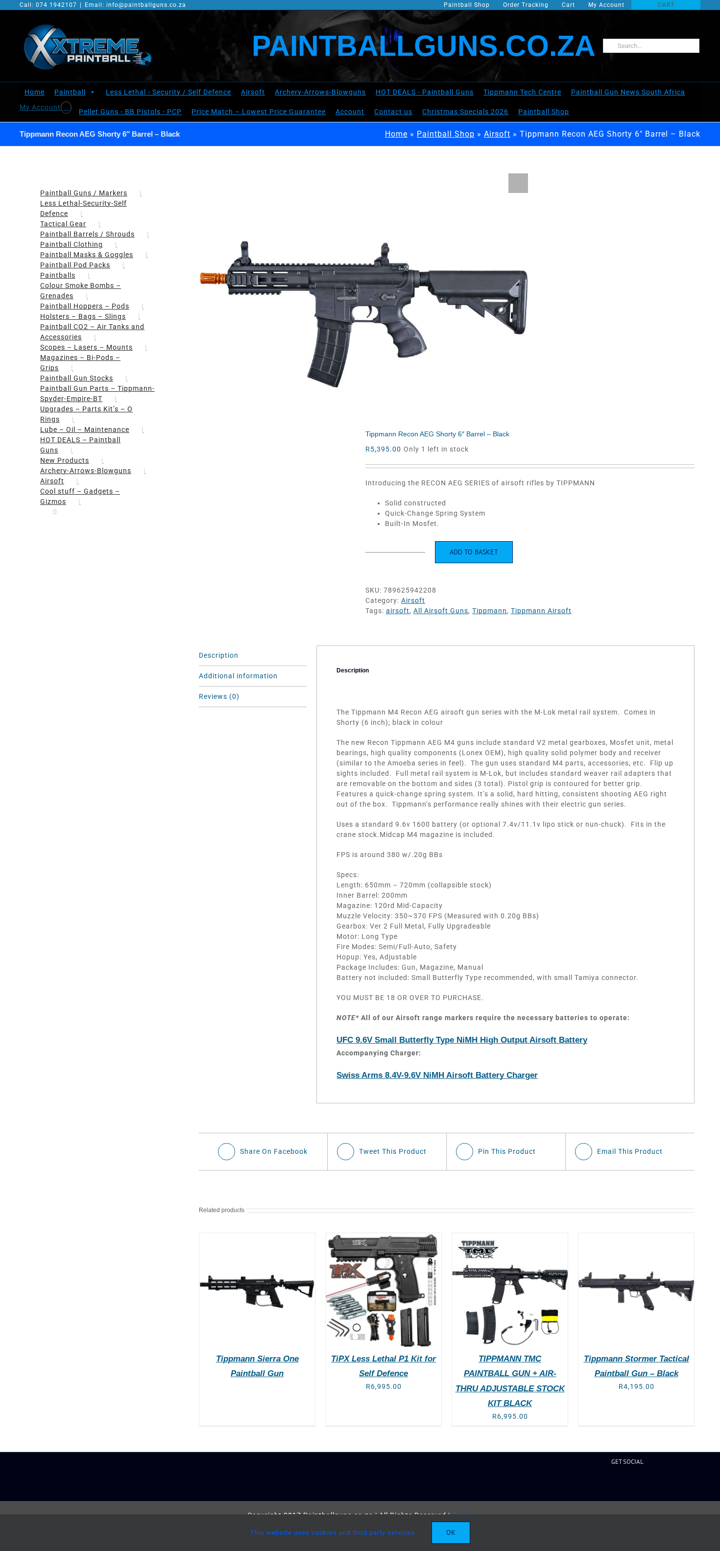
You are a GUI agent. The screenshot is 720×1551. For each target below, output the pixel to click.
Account (350, 112)
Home (34, 92)
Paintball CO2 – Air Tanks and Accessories (92, 332)
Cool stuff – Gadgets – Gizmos (80, 496)
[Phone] (666, 1485)
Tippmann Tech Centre (522, 92)
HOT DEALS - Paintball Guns (425, 92)
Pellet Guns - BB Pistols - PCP (131, 112)
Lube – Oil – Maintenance (84, 429)
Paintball (70, 92)
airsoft (397, 611)
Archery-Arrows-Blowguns (320, 92)
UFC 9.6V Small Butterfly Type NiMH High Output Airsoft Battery (461, 1040)
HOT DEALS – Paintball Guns (80, 445)
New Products (64, 460)
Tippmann (489, 611)
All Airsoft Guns (440, 611)
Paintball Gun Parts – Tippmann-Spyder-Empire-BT (97, 393)
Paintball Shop (544, 112)
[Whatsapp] (651, 1485)
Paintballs (57, 275)
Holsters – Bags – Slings (83, 316)
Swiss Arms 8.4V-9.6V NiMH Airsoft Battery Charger (437, 1075)
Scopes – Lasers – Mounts (86, 347)
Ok (451, 1532)
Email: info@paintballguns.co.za (135, 4)
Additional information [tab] (238, 676)
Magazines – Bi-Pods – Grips (80, 363)
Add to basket (474, 552)
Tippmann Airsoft (541, 611)
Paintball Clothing (71, 244)
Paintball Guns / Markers (83, 193)
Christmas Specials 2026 (466, 112)
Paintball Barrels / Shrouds (87, 234)
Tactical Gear (63, 224)
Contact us (394, 112)
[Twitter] (604, 1485)
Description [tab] (219, 655)
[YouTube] (620, 1485)
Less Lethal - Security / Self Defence (168, 92)
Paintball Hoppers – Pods (84, 306)
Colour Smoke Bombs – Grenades (80, 291)
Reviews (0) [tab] (219, 696)
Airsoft (253, 92)
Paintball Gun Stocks (76, 378)
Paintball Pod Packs (75, 265)
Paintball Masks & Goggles (86, 255)
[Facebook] (589, 1485)
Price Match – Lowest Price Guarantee (259, 112)
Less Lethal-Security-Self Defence (83, 208)
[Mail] (636, 1485)
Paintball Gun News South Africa (628, 92)
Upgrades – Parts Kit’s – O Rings (86, 414)
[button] (518, 183)
